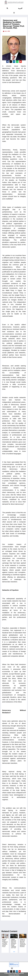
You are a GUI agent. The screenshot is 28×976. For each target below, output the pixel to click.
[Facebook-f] (8, 971)
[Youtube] (20, 971)
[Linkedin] (17, 971)
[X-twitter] (11, 971)
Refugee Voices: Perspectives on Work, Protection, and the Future (5, 943)
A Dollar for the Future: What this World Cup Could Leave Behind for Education (23, 943)
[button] (14, 12)
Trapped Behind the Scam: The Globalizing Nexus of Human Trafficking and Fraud (13, 943)
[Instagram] (14, 971)
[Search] (7, 8)
